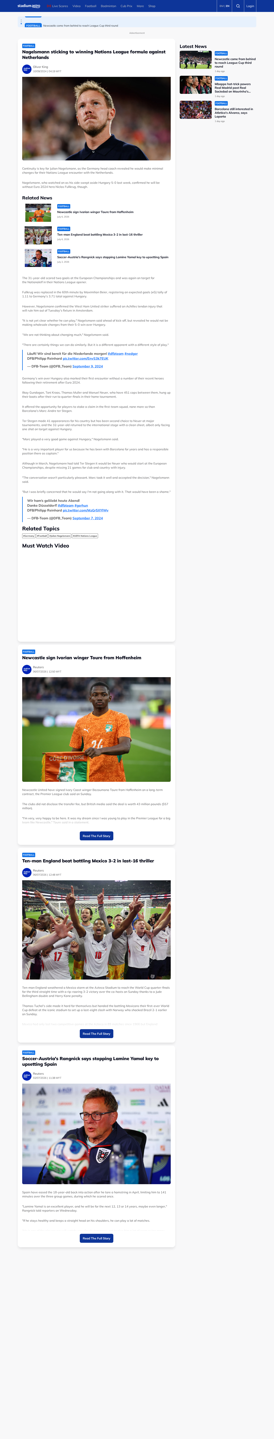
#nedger (131, 353)
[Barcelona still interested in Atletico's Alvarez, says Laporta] (196, 110)
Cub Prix (126, 6)
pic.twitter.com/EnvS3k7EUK (85, 358)
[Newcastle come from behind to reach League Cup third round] (196, 60)
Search (238, 6)
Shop (151, 6)
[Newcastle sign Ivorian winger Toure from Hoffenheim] (38, 213)
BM (222, 6)
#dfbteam (116, 353)
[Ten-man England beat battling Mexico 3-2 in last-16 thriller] (38, 235)
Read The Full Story (96, 836)
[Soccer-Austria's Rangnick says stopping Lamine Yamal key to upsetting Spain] (38, 258)
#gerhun (81, 505)
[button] (21, 20)
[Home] (29, 6)
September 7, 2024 (88, 518)
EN (227, 6)
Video (77, 6)
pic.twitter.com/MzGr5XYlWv (85, 510)
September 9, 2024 (88, 366)
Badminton (108, 6)
